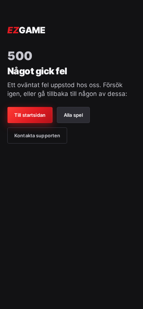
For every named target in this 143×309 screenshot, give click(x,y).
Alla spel (73, 115)
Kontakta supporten (37, 135)
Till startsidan (29, 115)
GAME (26, 30)
